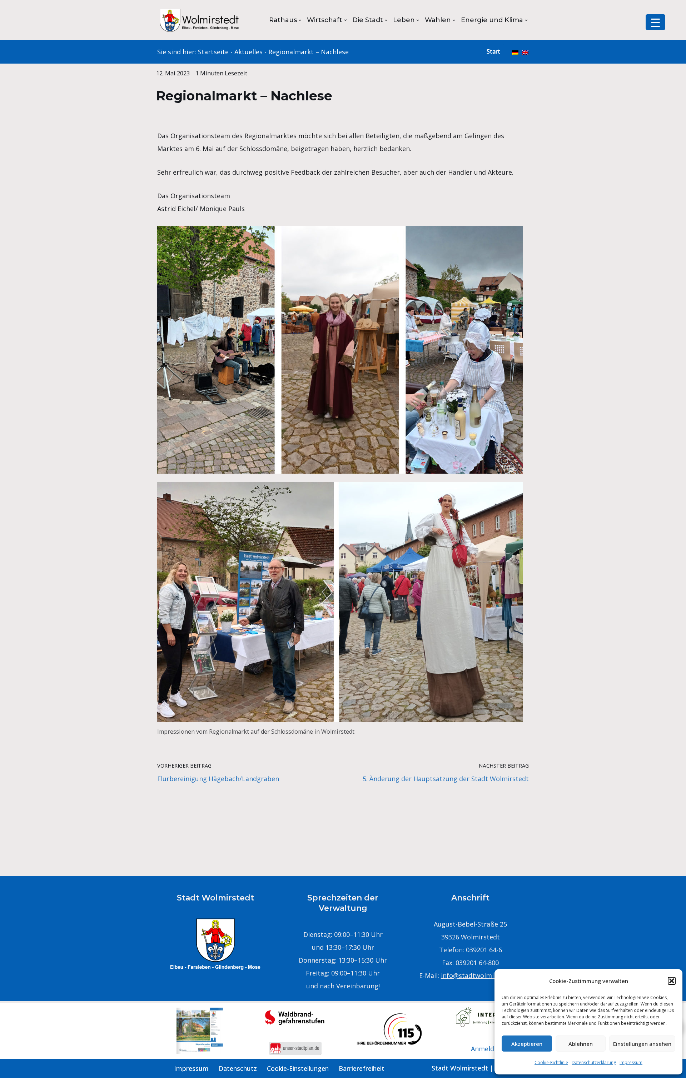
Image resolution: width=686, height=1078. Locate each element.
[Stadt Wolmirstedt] (200, 20)
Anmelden (486, 1048)
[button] (671, 980)
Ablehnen (580, 1043)
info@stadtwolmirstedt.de (481, 975)
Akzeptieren (526, 1043)
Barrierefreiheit (361, 1068)
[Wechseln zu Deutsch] (515, 52)
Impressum (631, 1062)
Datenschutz (238, 1068)
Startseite (213, 52)
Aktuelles (248, 52)
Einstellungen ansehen (642, 1043)
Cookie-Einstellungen (298, 1068)
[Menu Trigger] (655, 22)
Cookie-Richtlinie (551, 1062)
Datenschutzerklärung (594, 1062)
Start (493, 51)
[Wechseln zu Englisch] (525, 52)
